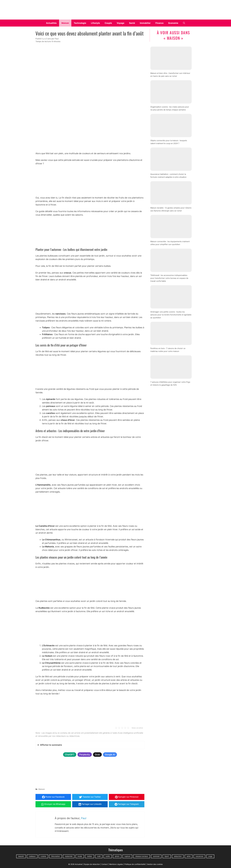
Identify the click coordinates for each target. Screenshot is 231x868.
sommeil (156, 856)
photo (117, 856)
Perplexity (84, 754)
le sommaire (51, 745)
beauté (21, 856)
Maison (65, 23)
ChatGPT (69, 754)
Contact (104, 864)
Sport (167, 856)
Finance (159, 23)
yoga (210, 856)
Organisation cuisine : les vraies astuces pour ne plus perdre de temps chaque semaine (169, 108)
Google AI (110, 754)
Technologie (80, 23)
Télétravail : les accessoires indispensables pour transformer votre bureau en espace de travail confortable (169, 278)
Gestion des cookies (155, 864)
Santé (132, 23)
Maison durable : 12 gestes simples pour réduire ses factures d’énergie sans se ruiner (170, 209)
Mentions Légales (116, 864)
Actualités (51, 23)
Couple (108, 23)
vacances (199, 856)
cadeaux (32, 856)
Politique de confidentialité (135, 864)
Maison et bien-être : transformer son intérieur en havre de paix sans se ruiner (170, 74)
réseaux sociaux (141, 856)
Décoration (55, 856)
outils (108, 856)
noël (98, 856)
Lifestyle (95, 23)
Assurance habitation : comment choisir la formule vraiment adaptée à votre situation (168, 175)
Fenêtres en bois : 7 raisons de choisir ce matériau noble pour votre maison (167, 349)
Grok (97, 754)
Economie (173, 23)
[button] (184, 23)
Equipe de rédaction (92, 864)
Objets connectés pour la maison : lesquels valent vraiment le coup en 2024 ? (168, 142)
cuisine (43, 856)
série (188, 856)
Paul (83, 818)
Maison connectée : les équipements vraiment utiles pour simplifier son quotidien (170, 243)
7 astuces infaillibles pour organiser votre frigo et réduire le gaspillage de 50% (170, 383)
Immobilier (145, 23)
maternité (68, 856)
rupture (127, 856)
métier (89, 856)
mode (80, 856)
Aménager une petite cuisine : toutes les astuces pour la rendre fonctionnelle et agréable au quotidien (170, 315)
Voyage (120, 23)
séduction (178, 856)
